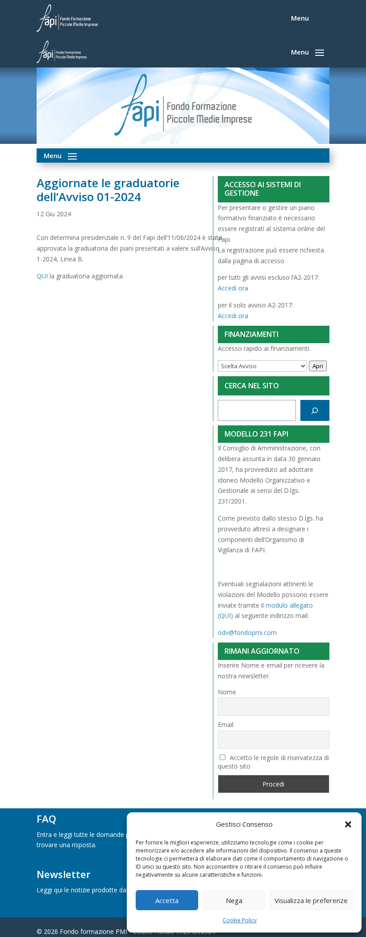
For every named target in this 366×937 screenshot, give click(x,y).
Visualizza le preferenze (311, 900)
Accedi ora (233, 288)
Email (225, 724)
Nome (227, 692)
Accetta (167, 900)
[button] (348, 824)
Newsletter (64, 874)
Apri (317, 366)
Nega (234, 900)
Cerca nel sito (252, 386)
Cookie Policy (240, 920)
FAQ (46, 818)
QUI (42, 276)
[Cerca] (314, 410)
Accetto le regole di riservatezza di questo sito (273, 761)
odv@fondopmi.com (247, 632)
